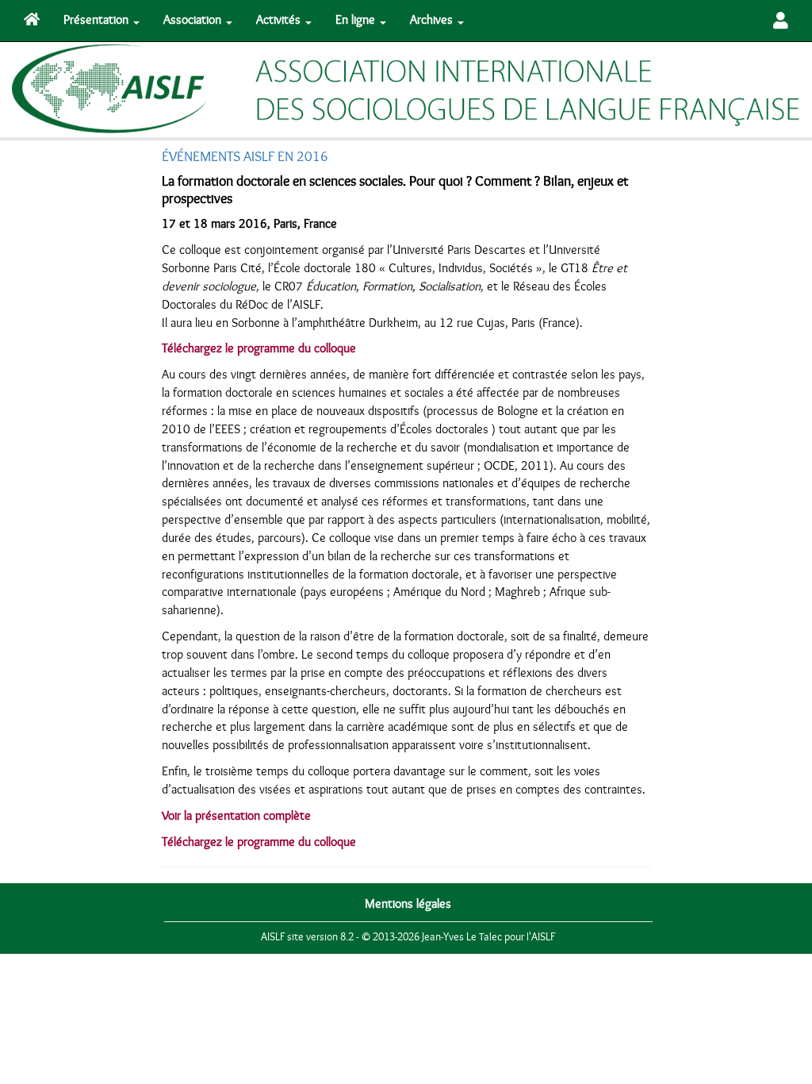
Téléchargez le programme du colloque (259, 348)
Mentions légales (408, 904)
